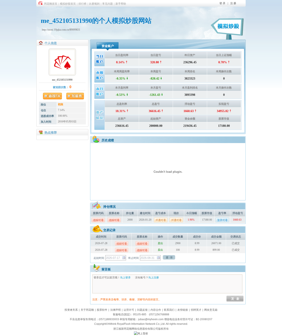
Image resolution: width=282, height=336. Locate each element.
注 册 (233, 3)
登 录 (222, 3)
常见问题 (107, 3)
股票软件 (102, 309)
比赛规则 (94, 3)
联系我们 (169, 309)
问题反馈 (142, 309)
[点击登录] (222, 220)
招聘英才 (196, 309)
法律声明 (115, 309)
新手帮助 (120, 3)
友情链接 (182, 309)
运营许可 (129, 309)
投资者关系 (71, 309)
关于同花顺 (87, 309)
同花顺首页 (50, 3)
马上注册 (153, 277)
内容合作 (155, 309)
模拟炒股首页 (68, 3)
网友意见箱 (210, 309)
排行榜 (82, 3)
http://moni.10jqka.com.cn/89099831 (61, 29)
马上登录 (125, 277)
